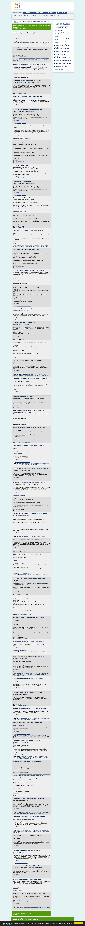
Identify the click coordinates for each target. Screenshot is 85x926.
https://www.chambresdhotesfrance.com (23, 306)
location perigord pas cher (18, 43)
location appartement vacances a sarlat (20, 652)
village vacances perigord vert (24, 907)
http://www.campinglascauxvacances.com (23, 480)
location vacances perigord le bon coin (42, 830)
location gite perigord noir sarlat (63, 23)
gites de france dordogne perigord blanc (63, 61)
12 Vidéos (20, 28)
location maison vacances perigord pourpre (61, 68)
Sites (25, 15)
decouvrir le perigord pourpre (39, 813)
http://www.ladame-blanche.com (21, 638)
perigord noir (17, 12)
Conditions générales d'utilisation (31, 918)
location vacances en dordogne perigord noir (28, 757)
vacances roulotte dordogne (34, 245)
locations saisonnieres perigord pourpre (38, 812)
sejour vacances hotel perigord (23, 736)
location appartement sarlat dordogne (34, 652)
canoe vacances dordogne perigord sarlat (27, 673)
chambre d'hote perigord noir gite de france (62, 58)
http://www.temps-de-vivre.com (21, 594)
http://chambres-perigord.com (21, 373)
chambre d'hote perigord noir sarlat (26, 374)
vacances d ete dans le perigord (38, 536)
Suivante (26, 913)
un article (46, 15)
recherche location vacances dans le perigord (63, 64)
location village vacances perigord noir (26, 756)
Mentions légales (20, 918)
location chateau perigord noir (62, 70)
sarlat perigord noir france (61, 66)
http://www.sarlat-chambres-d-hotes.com (23, 705)
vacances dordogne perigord (42, 246)
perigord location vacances (33, 831)
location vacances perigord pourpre (25, 812)
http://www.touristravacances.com (22, 393)
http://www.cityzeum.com (20, 551)
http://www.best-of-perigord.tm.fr (21, 534)
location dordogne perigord (40, 43)
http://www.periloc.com (19, 162)
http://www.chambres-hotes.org (21, 863)
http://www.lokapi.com (19, 41)
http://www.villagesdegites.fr (20, 495)
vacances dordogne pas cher (28, 43)
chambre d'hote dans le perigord (41, 375)
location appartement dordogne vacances (43, 651)
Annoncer (52, 15)
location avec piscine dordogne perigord (62, 46)
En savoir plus (10, 924)
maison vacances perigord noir (62, 44)
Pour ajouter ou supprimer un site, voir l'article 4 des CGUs (25, 919)
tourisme (50, 12)
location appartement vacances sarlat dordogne (27, 651)
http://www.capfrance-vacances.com (22, 442)
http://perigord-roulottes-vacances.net (22, 462)
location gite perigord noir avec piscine (62, 33)
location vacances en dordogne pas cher (26, 42)
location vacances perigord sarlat (32, 719)
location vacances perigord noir (21, 59)
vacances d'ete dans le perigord (25, 536)
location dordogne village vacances (20, 831)
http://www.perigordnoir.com (20, 56)
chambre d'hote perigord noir (34, 59)
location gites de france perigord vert (37, 575)
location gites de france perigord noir (62, 52)
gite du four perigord (33, 907)
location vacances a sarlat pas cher (25, 718)
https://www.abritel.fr (19, 754)
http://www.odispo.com (19, 890)
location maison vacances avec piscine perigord (62, 30)
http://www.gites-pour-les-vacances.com (23, 357)
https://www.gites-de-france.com (21, 876)
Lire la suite (15, 38)
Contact (58, 15)
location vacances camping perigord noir (27, 58)
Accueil (15, 15)
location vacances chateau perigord (27, 813)
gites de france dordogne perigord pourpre (63, 42)
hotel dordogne (62, 12)
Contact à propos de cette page (57, 918)
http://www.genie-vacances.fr (21, 93)
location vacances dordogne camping (36, 736)
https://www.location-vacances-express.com (24, 716)
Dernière (29, 913)
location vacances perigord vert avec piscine (62, 49)
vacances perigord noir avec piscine (40, 674)
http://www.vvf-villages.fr (20, 828)
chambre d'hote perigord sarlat (27, 375)
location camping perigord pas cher (37, 718)
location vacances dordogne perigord (41, 42)
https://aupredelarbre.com (20, 671)
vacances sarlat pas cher (21, 719)
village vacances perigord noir (19, 675)
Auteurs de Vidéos (31, 15)
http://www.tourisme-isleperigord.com (22, 734)
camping (28, 12)
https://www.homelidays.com (21, 810)
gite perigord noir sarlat (61, 27)
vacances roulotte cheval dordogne (24, 245)
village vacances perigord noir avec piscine (23, 674)
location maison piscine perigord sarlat (62, 39)
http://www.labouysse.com (20, 650)
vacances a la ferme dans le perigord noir (61, 55)
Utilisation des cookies (45, 918)
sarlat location (39, 12)
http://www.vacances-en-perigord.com (22, 138)
